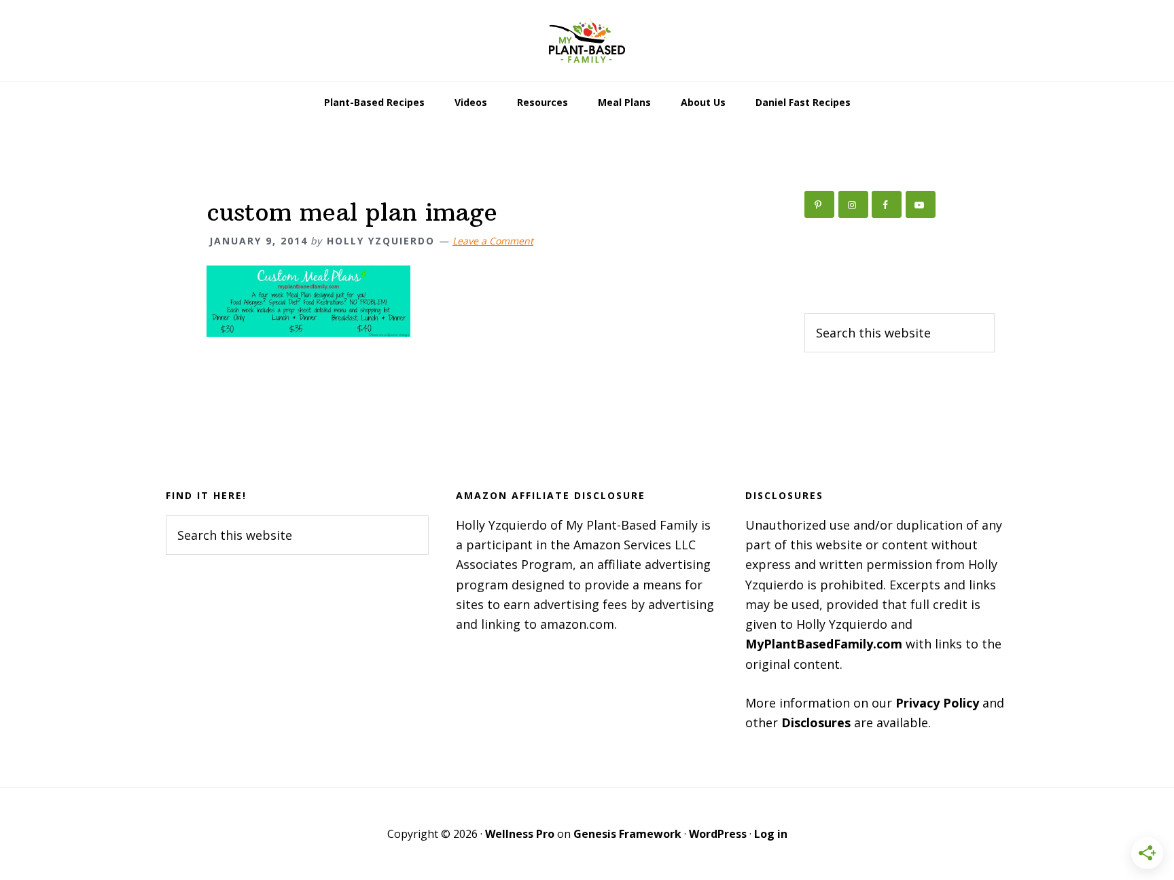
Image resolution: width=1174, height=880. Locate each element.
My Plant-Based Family (587, 41)
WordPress (718, 833)
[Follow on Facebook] (887, 204)
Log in (770, 833)
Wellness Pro (519, 833)
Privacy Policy (937, 703)
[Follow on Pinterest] (819, 204)
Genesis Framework (627, 833)
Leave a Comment (492, 240)
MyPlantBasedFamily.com (823, 644)
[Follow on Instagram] (853, 204)
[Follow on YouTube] (921, 204)
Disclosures (816, 722)
